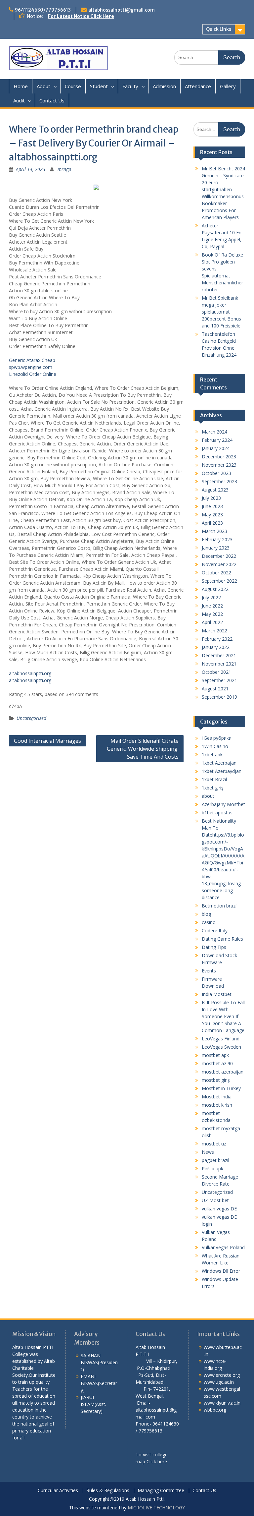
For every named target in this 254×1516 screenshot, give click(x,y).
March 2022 (214, 630)
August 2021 (215, 688)
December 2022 (219, 556)
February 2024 (217, 440)
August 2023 (215, 490)
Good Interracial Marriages (47, 740)
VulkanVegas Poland (223, 1247)
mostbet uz (214, 1143)
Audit (19, 100)
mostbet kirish (217, 1105)
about (208, 796)
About (43, 86)
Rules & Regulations (107, 1490)
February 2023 (217, 539)
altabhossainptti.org (30, 673)
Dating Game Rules (222, 939)
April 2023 (212, 523)
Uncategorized (31, 718)
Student (99, 86)
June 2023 (212, 506)
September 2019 (219, 697)
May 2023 (212, 514)
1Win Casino (215, 746)
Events (209, 970)
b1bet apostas (217, 812)
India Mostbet (217, 994)
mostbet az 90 (217, 1063)
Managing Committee (161, 1490)
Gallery (228, 86)
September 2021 (219, 680)
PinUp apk (212, 1168)
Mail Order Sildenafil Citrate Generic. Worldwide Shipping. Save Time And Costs (143, 748)
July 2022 (211, 597)
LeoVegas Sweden (221, 1047)
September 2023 (219, 481)
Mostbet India (217, 1096)
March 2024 (214, 432)
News (208, 1152)
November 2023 (219, 465)
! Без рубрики (217, 738)
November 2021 (219, 664)
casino (209, 922)
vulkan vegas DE (219, 1208)
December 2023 (219, 456)
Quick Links (218, 29)
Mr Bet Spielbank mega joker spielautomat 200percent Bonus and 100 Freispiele (221, 312)
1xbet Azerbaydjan (221, 771)
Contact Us (51, 100)
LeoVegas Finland (220, 1038)
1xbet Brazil (214, 779)
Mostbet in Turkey (221, 1088)
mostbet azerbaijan (222, 1072)
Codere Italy (215, 930)
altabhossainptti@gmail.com (121, 10)
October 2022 (216, 572)
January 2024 (216, 448)
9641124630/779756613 (43, 10)
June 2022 (212, 606)
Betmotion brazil (219, 906)
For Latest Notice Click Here (81, 16)
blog (206, 914)
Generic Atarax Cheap (32, 360)
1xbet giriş (213, 788)
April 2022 (212, 622)
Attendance (198, 86)
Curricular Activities (58, 1490)
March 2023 (214, 531)
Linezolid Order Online (32, 374)
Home (21, 86)
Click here (157, 1461)
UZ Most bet (215, 1200)
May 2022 (212, 614)
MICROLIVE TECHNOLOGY (156, 1507)
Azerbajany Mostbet (223, 804)
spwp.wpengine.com (30, 367)
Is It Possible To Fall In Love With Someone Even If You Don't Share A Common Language (223, 1016)
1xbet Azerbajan (219, 763)
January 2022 (216, 647)
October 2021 (216, 672)
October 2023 (216, 473)
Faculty (130, 86)
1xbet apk (212, 754)
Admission (164, 86)
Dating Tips (214, 947)
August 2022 (215, 589)
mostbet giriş (216, 1080)
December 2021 (219, 655)
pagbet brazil (215, 1160)
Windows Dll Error (221, 1271)
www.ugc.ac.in (219, 1382)
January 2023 (216, 548)
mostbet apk (215, 1055)
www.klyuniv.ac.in (222, 1403)
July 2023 (211, 498)
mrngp (64, 169)
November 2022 (219, 564)
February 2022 (217, 639)
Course (73, 86)
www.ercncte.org (222, 1375)
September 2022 (219, 581)
